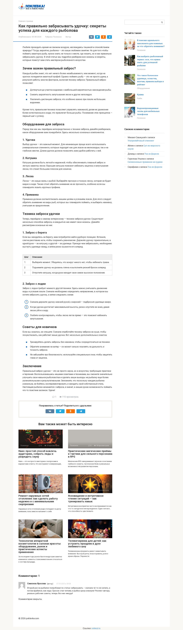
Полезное (57, 37)
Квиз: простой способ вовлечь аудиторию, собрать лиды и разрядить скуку (37, 453)
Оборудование (143, 88)
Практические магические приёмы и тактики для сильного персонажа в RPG (90, 453)
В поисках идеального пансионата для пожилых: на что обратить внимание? (151, 43)
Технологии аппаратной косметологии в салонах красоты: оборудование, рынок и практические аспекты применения (39, 546)
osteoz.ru (96, 628)
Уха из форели (151, 154)
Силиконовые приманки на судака (145, 162)
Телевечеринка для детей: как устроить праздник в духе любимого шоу (87, 543)
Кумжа (140, 94)
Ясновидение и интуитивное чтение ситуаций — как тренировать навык (86, 498)
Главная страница (25, 21)
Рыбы (139, 98)
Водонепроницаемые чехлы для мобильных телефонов (148, 111)
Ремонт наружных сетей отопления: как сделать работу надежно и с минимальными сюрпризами (38, 500)
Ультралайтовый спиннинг (141, 140)
